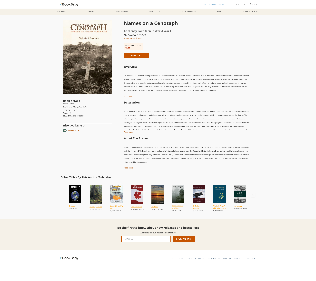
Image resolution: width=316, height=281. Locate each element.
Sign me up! (183, 238)
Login (237, 4)
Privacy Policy (250, 258)
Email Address (128, 239)
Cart (244, 4)
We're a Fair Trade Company (214, 4)
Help (229, 4)
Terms (181, 258)
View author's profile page (133, 38)
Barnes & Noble (73, 130)
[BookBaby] (71, 4)
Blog (219, 11)
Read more (128, 96)
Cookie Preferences (196, 258)
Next (253, 195)
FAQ (173, 258)
